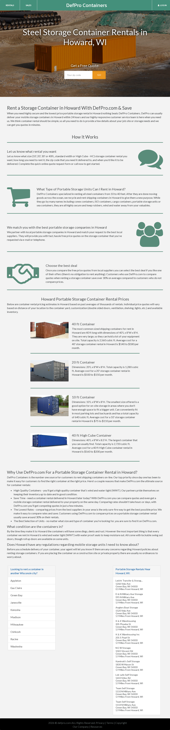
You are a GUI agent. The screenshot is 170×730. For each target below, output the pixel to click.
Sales (28, 5)
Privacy (100, 722)
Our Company (81, 726)
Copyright (121, 722)
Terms (109, 722)
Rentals (10, 5)
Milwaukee (16, 624)
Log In (163, 5)
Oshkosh (15, 631)
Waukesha (16, 646)
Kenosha (15, 609)
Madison (15, 617)
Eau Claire (16, 587)
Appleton (15, 580)
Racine (14, 639)
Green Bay (16, 595)
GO (99, 74)
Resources (96, 726)
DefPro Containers (86, 5)
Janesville (15, 602)
